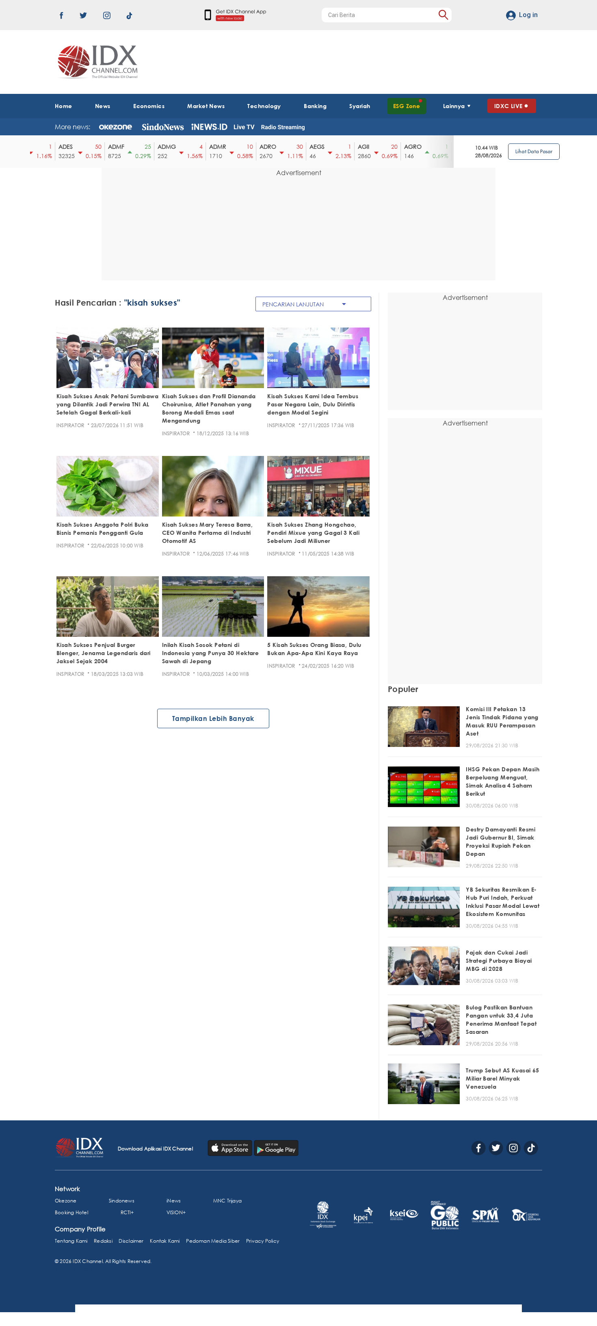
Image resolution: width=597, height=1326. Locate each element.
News (102, 105)
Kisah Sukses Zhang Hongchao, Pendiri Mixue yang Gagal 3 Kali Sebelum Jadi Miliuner (313, 532)
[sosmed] (231, 1147)
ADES (47, 146)
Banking (315, 105)
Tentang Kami (71, 1241)
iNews (174, 1201)
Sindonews (121, 1201)
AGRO (394, 146)
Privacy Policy (262, 1241)
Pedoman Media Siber (213, 1241)
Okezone (65, 1201)
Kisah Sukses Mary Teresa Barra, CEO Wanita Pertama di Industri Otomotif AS (207, 532)
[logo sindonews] (163, 126)
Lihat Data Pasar (533, 151)
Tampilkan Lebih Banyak (213, 718)
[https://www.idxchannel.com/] (96, 62)
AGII (344, 146)
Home (63, 105)
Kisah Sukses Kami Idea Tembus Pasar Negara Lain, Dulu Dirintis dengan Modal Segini (312, 404)
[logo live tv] (244, 126)
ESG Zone (406, 105)
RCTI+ (127, 1212)
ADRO (249, 146)
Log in (528, 15)
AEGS (298, 146)
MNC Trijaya (227, 1201)
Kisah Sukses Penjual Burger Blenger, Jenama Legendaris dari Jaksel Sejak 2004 (103, 652)
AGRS (444, 146)
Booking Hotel (71, 1212)
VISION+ (176, 1212)
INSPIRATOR (70, 425)
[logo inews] (209, 127)
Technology (264, 105)
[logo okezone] (115, 127)
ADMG (148, 146)
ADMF (97, 146)
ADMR (199, 146)
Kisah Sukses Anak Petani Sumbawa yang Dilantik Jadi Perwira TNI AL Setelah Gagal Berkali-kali (107, 404)
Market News (206, 105)
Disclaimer (131, 1241)
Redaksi (103, 1241)
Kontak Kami (165, 1241)
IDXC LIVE (508, 105)
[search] (443, 15)
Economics (148, 105)
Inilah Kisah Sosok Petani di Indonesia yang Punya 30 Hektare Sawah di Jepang (210, 652)
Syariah (359, 105)
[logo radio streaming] (283, 127)
